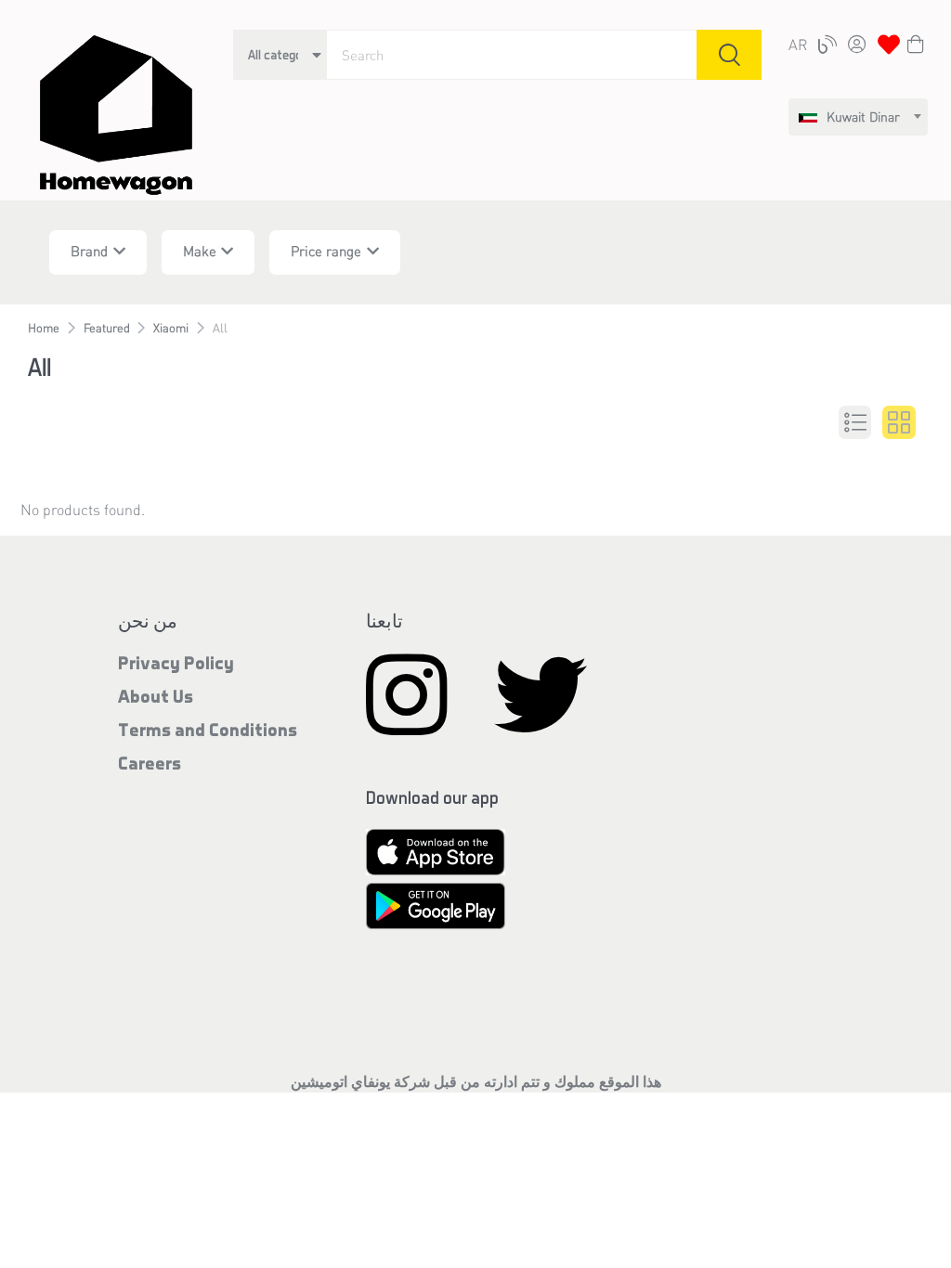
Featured (107, 327)
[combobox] (858, 117)
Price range (326, 250)
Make (199, 250)
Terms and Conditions (207, 729)
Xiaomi (171, 327)
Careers (149, 762)
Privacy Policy (176, 662)
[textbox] (849, 117)
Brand (89, 250)
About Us (155, 695)
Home (43, 327)
